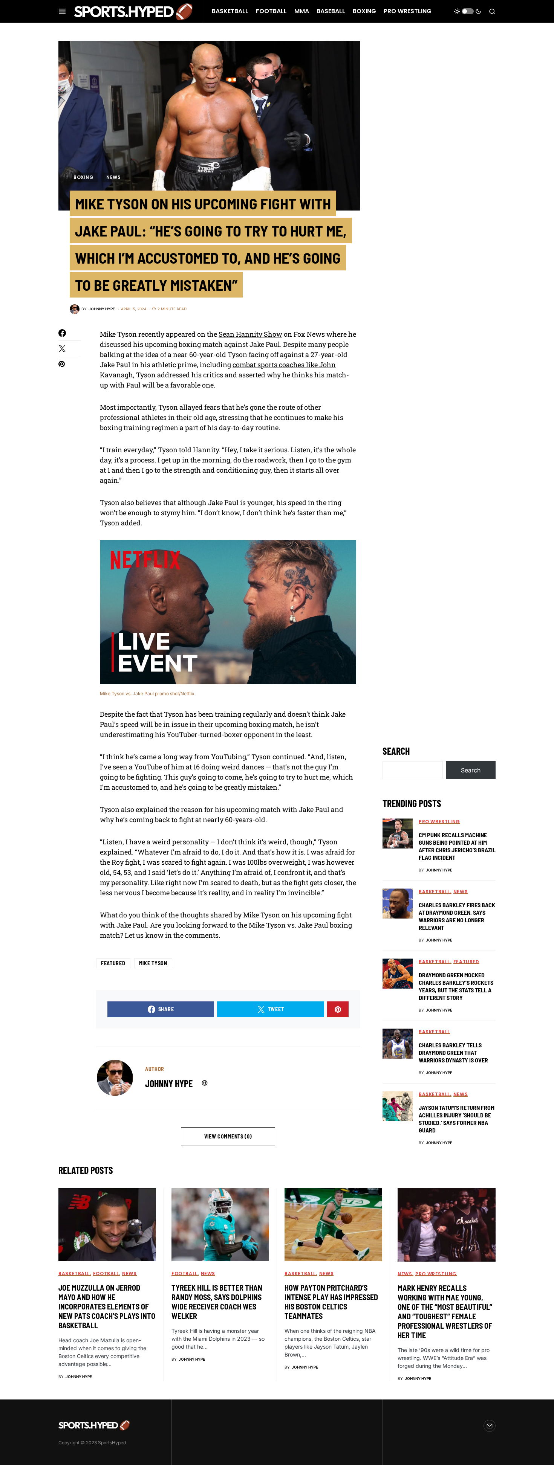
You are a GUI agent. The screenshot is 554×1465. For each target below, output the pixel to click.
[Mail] (490, 1425)
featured (113, 963)
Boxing (83, 177)
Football (106, 1273)
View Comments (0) (228, 1136)
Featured (466, 961)
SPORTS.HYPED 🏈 (133, 11)
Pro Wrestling (439, 821)
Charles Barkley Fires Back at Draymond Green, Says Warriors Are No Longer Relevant (457, 916)
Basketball (434, 891)
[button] (62, 11)
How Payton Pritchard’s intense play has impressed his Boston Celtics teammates (331, 1301)
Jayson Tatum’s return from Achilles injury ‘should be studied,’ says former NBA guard (456, 1119)
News (113, 177)
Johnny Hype (169, 1083)
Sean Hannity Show (250, 334)
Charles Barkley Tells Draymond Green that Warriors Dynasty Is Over (453, 1052)
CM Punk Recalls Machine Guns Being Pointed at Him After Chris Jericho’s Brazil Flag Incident (457, 846)
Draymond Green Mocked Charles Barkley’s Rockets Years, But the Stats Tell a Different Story (456, 986)
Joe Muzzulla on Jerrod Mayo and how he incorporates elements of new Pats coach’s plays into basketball (106, 1306)
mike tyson (153, 963)
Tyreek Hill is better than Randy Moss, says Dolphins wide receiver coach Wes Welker (216, 1301)
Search (396, 751)
